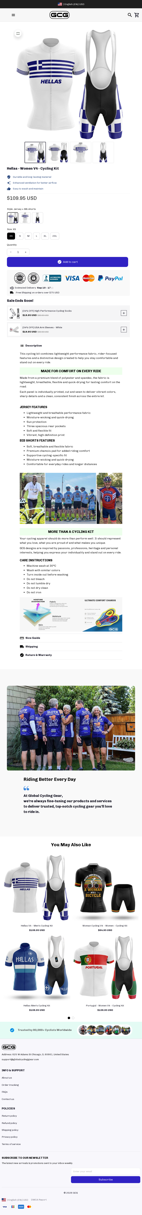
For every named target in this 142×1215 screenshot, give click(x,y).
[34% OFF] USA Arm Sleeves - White (42, 327)
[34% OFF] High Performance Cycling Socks (47, 310)
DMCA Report (39, 1199)
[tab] (69, 1018)
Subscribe (106, 1179)
